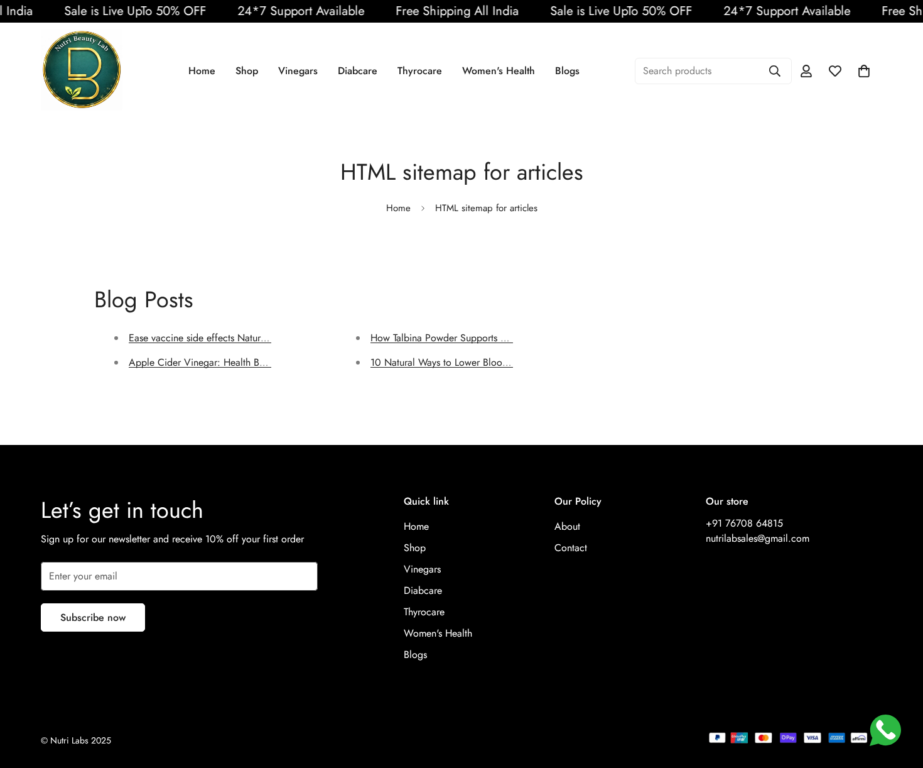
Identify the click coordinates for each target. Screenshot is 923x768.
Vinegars (298, 70)
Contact (570, 547)
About (567, 526)
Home (201, 70)
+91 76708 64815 (744, 523)
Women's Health (498, 70)
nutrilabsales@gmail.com (757, 538)
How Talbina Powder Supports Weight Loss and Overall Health (502, 338)
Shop (246, 70)
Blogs (567, 70)
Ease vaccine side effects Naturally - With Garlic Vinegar (249, 338)
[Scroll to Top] (898, 699)
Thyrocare (419, 70)
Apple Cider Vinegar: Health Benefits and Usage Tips (241, 362)
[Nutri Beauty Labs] (81, 71)
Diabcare (357, 70)
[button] (864, 71)
